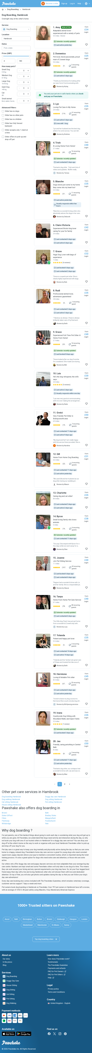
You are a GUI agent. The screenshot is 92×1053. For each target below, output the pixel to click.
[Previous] (55, 784)
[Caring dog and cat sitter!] (62, 500)
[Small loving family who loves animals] (62, 532)
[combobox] (16, 29)
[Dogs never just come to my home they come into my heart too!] (62, 199)
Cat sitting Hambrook (10, 802)
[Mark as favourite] (86, 44)
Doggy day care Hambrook (55, 797)
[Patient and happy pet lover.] (62, 650)
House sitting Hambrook (11, 805)
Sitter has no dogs (12, 111)
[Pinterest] (65, 1033)
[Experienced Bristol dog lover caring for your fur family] (62, 234)
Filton (4, 818)
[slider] (3, 56)
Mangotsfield (50, 818)
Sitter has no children (13, 119)
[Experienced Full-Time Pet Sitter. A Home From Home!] (62, 348)
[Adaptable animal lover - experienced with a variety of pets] (62, 36)
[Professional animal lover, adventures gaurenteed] (62, 307)
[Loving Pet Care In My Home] (62, 119)
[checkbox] (3, 111)
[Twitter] (54, 1033)
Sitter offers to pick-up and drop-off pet (15, 138)
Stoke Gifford (7, 815)
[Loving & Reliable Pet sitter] (62, 689)
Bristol (4, 813)
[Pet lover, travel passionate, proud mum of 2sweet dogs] (62, 70)
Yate (46, 823)
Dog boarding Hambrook (11, 797)
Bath (47, 813)
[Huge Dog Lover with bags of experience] (62, 266)
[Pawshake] (9, 3)
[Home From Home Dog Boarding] (62, 469)
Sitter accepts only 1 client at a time (16, 131)
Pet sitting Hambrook (53, 802)
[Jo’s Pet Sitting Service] (62, 572)
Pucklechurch (50, 821)
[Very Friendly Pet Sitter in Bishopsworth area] (62, 429)
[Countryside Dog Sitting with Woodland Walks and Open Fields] (62, 722)
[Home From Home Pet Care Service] (62, 611)
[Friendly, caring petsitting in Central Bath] (62, 757)
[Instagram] (60, 1033)
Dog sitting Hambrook (53, 799)
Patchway (5, 821)
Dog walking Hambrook (11, 799)
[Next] (69, 784)
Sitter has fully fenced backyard (13, 124)
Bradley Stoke (50, 815)
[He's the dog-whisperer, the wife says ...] (62, 388)
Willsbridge (6, 823)
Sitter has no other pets (14, 115)
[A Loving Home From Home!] (62, 157)
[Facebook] (49, 1033)
